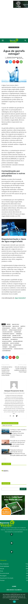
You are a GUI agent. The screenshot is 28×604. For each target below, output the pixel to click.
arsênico (14, 328)
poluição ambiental (17, 341)
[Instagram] (14, 416)
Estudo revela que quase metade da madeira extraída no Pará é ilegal (20, 369)
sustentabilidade (6, 350)
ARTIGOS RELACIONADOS (9, 423)
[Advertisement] (14, 23)
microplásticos (14, 339)
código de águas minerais (15, 329)
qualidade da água (6, 345)
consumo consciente (7, 331)
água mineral (16, 326)
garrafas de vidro (16, 335)
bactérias (20, 328)
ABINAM (8, 324)
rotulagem (4, 346)
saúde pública (12, 346)
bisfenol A (4, 329)
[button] (25, 40)
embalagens (19, 333)
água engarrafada (6, 326)
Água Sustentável (20, 298)
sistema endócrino (18, 348)
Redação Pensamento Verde (14, 57)
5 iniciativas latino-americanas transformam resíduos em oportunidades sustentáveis (7, 371)
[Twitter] (17, 416)
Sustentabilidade (14, 47)
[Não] (26, 598)
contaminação (17, 331)
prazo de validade (14, 343)
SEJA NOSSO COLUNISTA (14, 590)
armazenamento (6, 328)
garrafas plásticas (6, 337)
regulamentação (17, 345)
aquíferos (23, 326)
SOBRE (14, 586)
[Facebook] (10, 416)
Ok (14, 601)
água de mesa (15, 324)
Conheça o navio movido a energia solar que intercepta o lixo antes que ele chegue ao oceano (18, 433)
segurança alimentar (7, 348)
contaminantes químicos (8, 333)
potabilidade (5, 343)
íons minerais (5, 339)
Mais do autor (7, 425)
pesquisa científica (7, 341)
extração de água (6, 335)
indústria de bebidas (18, 337)
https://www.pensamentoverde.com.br (14, 393)
